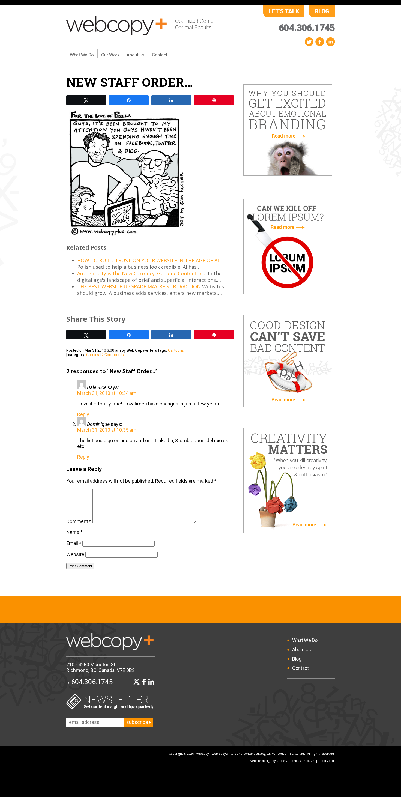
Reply (83, 414)
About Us (136, 55)
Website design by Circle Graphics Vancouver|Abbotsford (291, 761)
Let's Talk (284, 11)
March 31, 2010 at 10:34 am (106, 393)
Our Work (110, 55)
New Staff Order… (129, 82)
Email (73, 543)
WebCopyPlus (142, 25)
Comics (92, 355)
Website (75, 554)
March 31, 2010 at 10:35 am (106, 430)
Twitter (309, 41)
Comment (78, 521)
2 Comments (112, 355)
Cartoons (176, 350)
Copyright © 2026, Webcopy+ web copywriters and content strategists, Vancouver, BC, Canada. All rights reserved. (252, 753)
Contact (159, 55)
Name (74, 532)
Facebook (319, 41)
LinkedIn (330, 41)
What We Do (82, 55)
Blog (322, 11)
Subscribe (137, 722)
